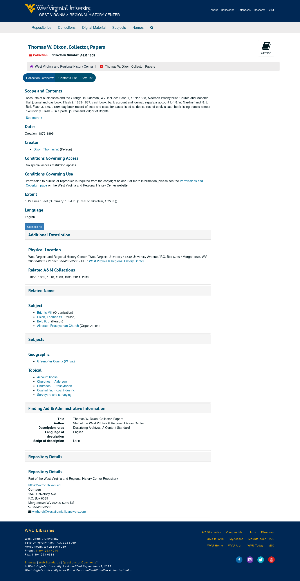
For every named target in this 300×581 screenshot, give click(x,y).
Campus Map (235, 532)
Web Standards (49, 562)
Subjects (119, 27)
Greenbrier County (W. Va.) (56, 361)
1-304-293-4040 (47, 550)
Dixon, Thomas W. (46, 149)
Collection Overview (40, 78)
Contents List (67, 78)
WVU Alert (235, 545)
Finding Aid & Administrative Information (66, 408)
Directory (267, 532)
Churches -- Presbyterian (54, 386)
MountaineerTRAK (261, 539)
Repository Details (45, 457)
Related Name (41, 290)
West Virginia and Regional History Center (64, 66)
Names (138, 27)
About (214, 10)
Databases (244, 10)
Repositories (41, 27)
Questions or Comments (79, 562)
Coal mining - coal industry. (56, 390)
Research (260, 10)
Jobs (252, 532)
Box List (86, 78)
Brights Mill (44, 312)
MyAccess (236, 539)
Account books (47, 377)
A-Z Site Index (211, 532)
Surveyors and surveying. (54, 394)
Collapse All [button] (34, 226)
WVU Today (256, 545)
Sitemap (30, 562)
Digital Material (94, 27)
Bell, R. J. (44, 321)
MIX (271, 545)
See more (33, 117)
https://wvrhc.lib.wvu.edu (45, 485)
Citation (266, 53)
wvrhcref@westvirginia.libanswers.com (59, 511)
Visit (271, 10)
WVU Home (215, 545)
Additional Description (49, 235)
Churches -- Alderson (52, 381)
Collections (227, 10)
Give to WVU (215, 539)
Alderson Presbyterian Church (58, 325)
